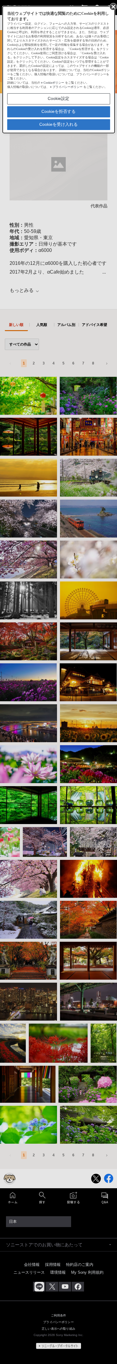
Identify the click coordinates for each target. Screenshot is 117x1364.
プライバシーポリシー (67, 86)
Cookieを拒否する (58, 111)
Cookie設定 (58, 98)
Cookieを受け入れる (58, 124)
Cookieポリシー (54, 82)
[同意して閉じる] (113, 6)
